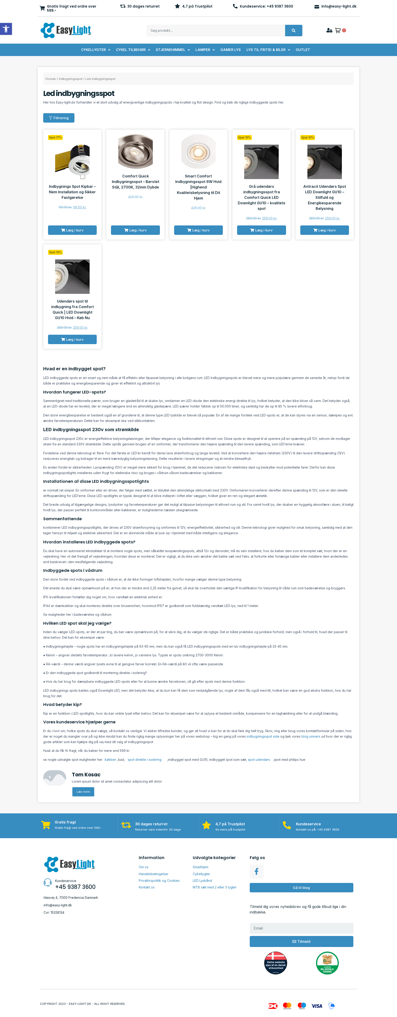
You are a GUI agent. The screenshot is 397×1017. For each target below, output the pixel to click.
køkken (110, 759)
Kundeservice (308, 824)
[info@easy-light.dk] (317, 6)
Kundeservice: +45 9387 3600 (266, 6)
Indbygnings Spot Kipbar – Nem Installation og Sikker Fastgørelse (72, 192)
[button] (72, 230)
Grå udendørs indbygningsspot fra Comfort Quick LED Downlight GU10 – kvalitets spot (261, 197)
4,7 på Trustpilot (197, 6)
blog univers (310, 736)
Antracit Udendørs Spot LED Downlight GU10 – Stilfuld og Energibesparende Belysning (324, 197)
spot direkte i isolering (144, 759)
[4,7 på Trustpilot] (177, 6)
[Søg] (293, 30)
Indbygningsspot (70, 79)
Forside (50, 79)
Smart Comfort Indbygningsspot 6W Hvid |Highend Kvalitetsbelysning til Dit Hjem (198, 187)
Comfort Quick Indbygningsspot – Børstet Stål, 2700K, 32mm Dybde (135, 181)
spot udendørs (259, 759)
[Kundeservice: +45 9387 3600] (235, 6)
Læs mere (83, 791)
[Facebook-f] (257, 871)
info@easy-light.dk (339, 6)
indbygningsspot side (263, 736)
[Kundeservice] (286, 825)
